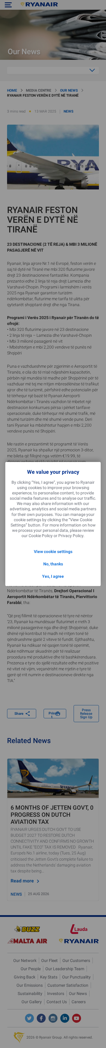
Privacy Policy (70, 535)
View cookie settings (53, 551)
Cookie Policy (41, 535)
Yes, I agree (53, 576)
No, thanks (53, 564)
